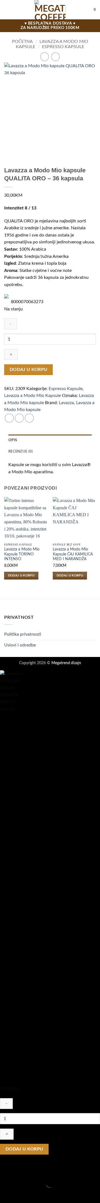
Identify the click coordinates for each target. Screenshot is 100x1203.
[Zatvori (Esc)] (54, 1170)
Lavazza (66, 403)
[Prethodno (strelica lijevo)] (5, 1193)
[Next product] (44, 56)
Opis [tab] (12, 440)
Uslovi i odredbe (20, 645)
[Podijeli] (37, 1170)
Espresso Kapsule (63, 47)
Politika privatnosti (22, 634)
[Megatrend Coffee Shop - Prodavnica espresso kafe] (50, 9)
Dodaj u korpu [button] (21, 575)
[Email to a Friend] (29, 418)
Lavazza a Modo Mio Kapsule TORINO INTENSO (21, 554)
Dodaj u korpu (29, 370)
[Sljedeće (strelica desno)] (21, 1193)
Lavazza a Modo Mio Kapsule (32, 395)
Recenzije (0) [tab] (20, 451)
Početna (22, 41)
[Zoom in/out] (5, 1170)
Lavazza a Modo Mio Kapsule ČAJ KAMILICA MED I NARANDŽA (73, 554)
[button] (7, 9)
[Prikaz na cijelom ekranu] (21, 1170)
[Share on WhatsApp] (9, 418)
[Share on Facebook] (19, 418)
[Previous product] (55, 56)
